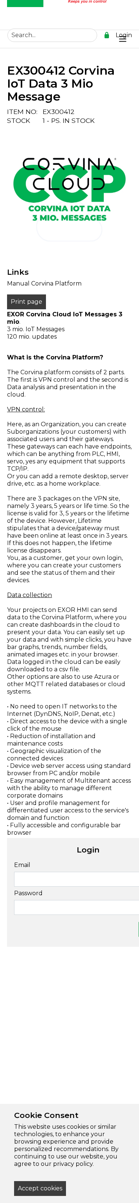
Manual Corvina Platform (44, 283)
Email (22, 864)
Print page (26, 301)
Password (28, 893)
